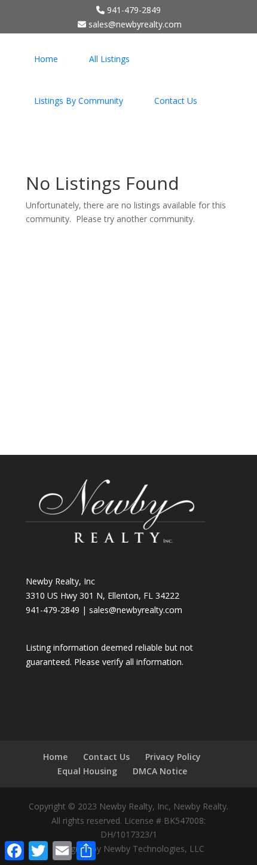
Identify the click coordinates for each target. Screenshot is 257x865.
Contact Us (175, 100)
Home (46, 58)
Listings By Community (78, 100)
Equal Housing (87, 771)
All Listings (109, 58)
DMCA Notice (160, 771)
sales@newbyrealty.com (135, 609)
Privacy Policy (173, 756)
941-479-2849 (133, 10)
